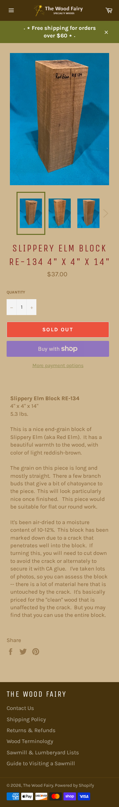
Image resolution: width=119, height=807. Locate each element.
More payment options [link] (58, 365)
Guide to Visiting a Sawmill (41, 763)
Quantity (16, 292)
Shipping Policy (26, 719)
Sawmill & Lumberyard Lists (43, 752)
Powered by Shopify (74, 785)
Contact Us (20, 708)
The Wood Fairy (38, 785)
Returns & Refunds (31, 730)
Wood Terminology (30, 741)
